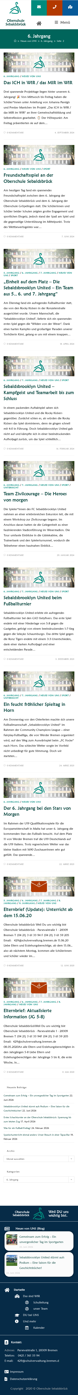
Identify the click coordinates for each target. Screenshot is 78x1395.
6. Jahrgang (12, 76)
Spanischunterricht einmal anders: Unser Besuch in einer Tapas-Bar (37, 1134)
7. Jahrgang (48, 272)
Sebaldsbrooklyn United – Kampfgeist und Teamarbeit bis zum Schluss (39, 392)
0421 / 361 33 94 (29, 1355)
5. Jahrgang (12, 272)
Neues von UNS (31, 76)
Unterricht (11, 487)
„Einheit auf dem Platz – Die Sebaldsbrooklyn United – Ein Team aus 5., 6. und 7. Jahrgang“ (38, 287)
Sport (46, 168)
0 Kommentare (15, 132)
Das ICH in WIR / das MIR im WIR (38, 82)
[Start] (15, 40)
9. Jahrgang (27, 903)
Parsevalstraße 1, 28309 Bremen (37, 1350)
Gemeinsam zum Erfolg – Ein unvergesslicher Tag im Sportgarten (36, 1095)
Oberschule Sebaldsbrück (16, 22)
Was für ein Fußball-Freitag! (17, 1128)
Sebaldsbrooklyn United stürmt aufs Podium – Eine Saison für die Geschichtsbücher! (41, 1263)
